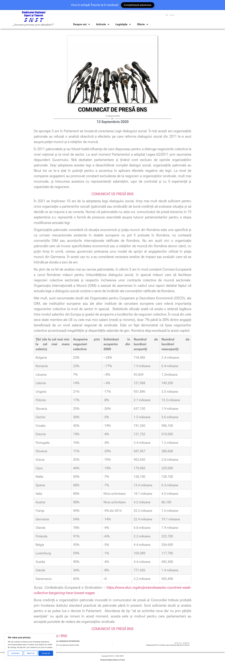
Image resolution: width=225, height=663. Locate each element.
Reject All (30, 653)
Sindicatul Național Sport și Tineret (112, 660)
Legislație (121, 24)
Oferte (141, 24)
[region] (30, 646)
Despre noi (80, 24)
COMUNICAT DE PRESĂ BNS (112, 194)
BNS (64, 636)
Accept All (46, 653)
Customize (15, 653)
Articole (101, 24)
